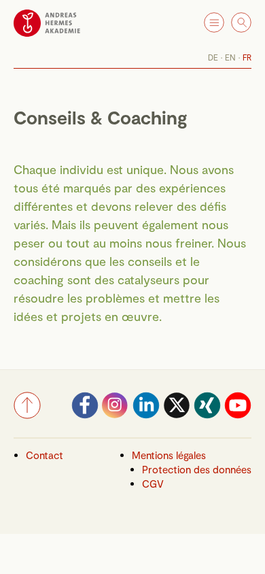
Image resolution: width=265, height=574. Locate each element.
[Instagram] (115, 415)
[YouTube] (237, 415)
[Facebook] (85, 415)
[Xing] (207, 415)
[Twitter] (176, 415)
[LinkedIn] (146, 415)
